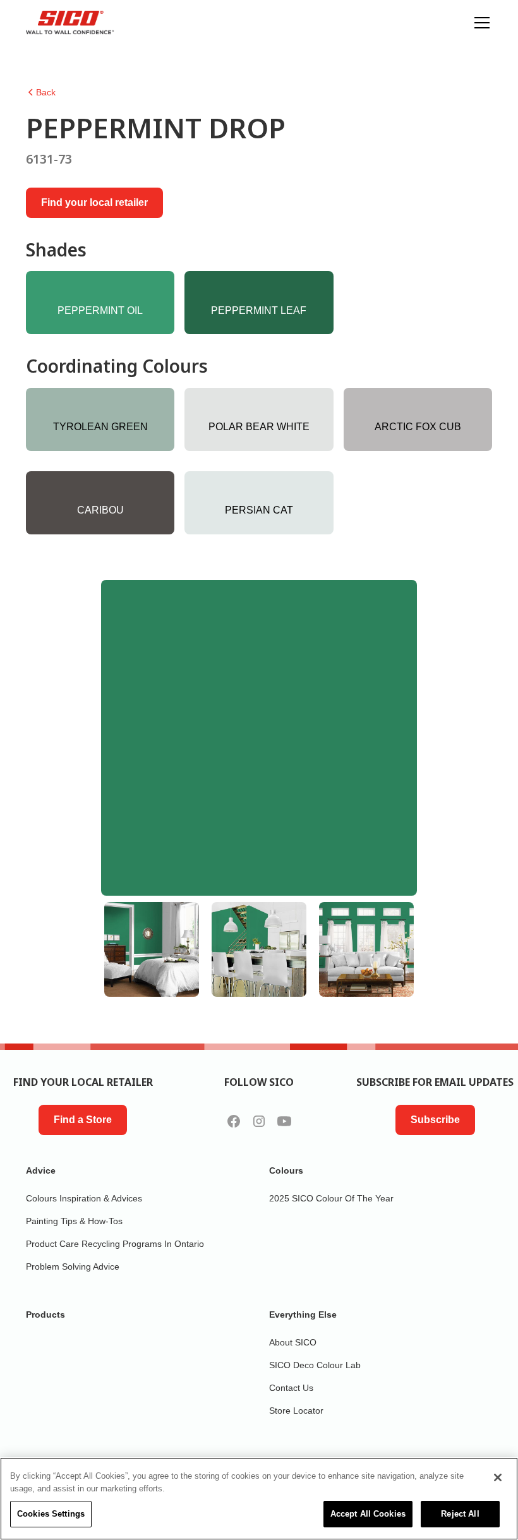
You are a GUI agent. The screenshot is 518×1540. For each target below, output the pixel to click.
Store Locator (296, 1410)
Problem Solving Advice (72, 1266)
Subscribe (435, 1119)
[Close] (498, 1477)
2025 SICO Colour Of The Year (331, 1198)
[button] (479, 23)
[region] (259, 1498)
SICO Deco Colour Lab (315, 1365)
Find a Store (83, 1119)
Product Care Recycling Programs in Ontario (115, 1244)
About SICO (292, 1342)
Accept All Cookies (368, 1514)
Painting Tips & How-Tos (74, 1221)
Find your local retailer (94, 202)
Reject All (460, 1514)
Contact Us (291, 1388)
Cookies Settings (51, 1514)
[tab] (151, 949)
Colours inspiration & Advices (84, 1198)
